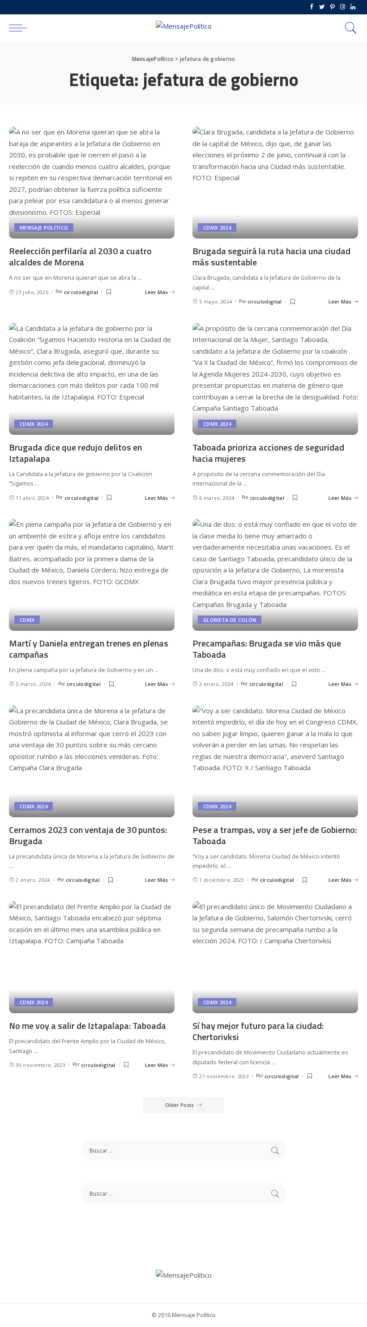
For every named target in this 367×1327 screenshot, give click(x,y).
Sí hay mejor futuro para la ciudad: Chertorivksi (258, 1031)
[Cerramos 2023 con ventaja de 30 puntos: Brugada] (92, 761)
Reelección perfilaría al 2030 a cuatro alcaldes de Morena (80, 256)
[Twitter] (322, 7)
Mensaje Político (44, 227)
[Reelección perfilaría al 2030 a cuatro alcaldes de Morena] (92, 182)
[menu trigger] (20, 27)
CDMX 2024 (217, 227)
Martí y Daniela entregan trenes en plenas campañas (88, 648)
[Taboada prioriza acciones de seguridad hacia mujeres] (275, 379)
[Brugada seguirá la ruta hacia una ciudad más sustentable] (275, 182)
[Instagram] (342, 7)
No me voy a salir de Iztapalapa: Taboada (87, 1025)
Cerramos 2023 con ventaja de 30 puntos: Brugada (88, 835)
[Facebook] (312, 7)
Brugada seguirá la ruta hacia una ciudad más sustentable (271, 256)
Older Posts (179, 1104)
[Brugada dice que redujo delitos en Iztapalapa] (92, 379)
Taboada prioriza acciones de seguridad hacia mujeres (268, 452)
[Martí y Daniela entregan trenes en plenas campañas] (92, 575)
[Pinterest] (332, 7)
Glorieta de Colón (229, 619)
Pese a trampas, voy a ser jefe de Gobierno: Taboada (274, 835)
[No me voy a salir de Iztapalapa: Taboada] (92, 957)
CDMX (27, 619)
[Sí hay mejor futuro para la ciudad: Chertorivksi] (275, 957)
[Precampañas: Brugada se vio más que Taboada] (275, 575)
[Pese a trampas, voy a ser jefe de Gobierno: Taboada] (275, 761)
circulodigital (81, 292)
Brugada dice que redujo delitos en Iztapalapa (75, 452)
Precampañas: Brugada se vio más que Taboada (266, 648)
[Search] (348, 27)
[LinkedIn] (353, 7)
